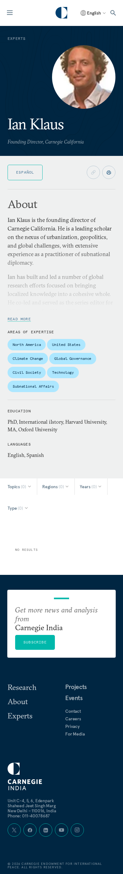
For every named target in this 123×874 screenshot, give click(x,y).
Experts (20, 715)
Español (25, 172)
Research (22, 687)
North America (27, 344)
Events (74, 698)
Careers (73, 719)
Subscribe (35, 642)
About (18, 701)
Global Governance (72, 358)
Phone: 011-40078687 (29, 815)
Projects (76, 687)
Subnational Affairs (33, 386)
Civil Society (27, 372)
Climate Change (28, 358)
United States (66, 344)
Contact (73, 711)
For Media (75, 734)
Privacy (72, 726)
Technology (63, 372)
